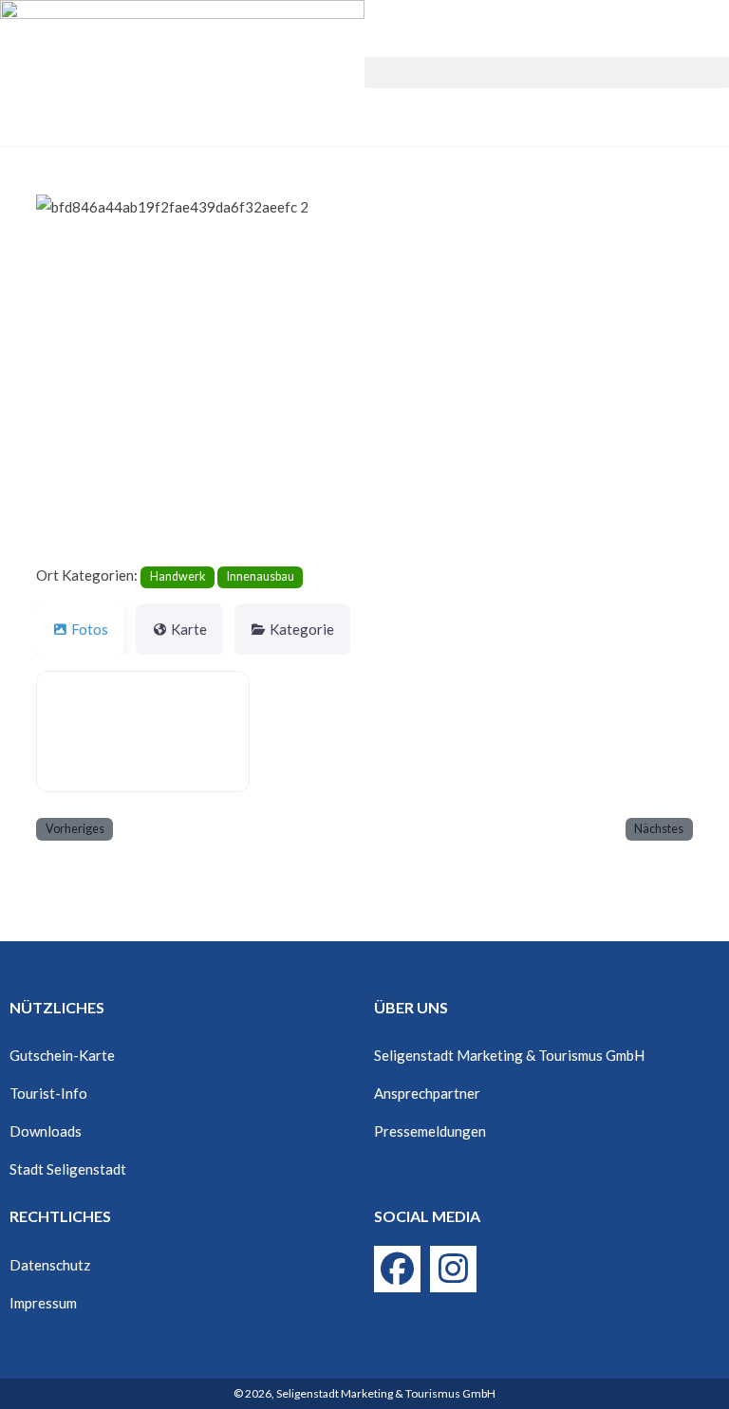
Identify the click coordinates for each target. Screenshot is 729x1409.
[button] (546, 72)
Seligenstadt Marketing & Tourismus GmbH (509, 1055)
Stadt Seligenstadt (67, 1168)
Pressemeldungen (430, 1131)
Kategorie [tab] (302, 629)
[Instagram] (453, 1269)
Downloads (45, 1131)
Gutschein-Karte (62, 1055)
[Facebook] (397, 1269)
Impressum (43, 1302)
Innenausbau (260, 576)
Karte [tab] (189, 629)
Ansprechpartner (427, 1093)
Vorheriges (75, 829)
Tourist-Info (48, 1093)
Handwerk (178, 576)
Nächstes (658, 829)
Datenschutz (49, 1264)
